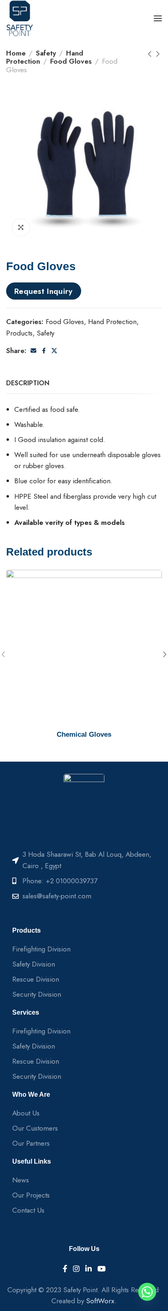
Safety (46, 53)
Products (19, 333)
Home (16, 53)
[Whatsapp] (147, 1292)
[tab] (27, 383)
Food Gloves (71, 61)
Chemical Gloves (84, 734)
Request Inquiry (43, 291)
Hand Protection (112, 322)
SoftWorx (100, 1301)
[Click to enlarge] (20, 227)
